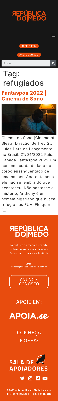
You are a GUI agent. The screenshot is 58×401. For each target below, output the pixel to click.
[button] (53, 35)
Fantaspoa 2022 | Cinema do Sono (24, 96)
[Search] (53, 63)
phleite (47, 394)
